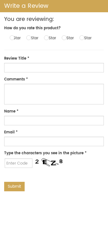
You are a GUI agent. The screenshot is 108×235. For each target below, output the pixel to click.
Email (11, 132)
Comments (16, 79)
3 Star (50, 38)
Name (11, 111)
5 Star (86, 38)
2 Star (33, 38)
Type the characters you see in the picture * (45, 153)
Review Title (16, 59)
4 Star (68, 38)
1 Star (16, 38)
